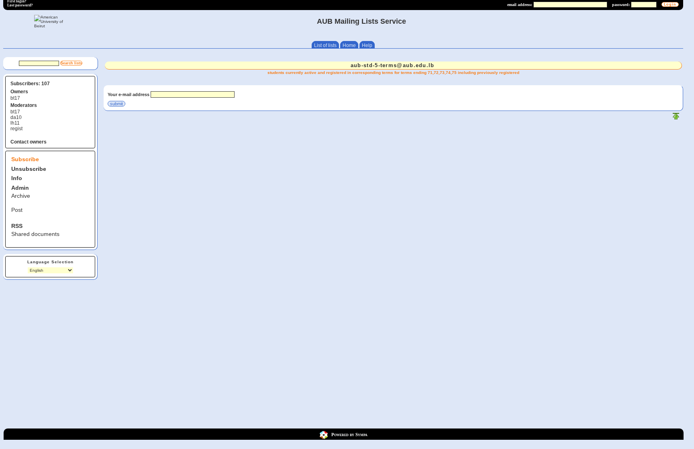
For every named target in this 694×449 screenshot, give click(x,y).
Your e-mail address (128, 94)
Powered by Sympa (349, 434)
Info (16, 178)
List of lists (325, 45)
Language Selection (50, 262)
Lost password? (20, 5)
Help (367, 45)
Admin (20, 188)
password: (621, 4)
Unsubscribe (28, 169)
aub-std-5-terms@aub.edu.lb (393, 65)
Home (349, 45)
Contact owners (28, 142)
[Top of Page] (676, 118)
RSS (16, 226)
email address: (519, 4)
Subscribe (25, 159)
